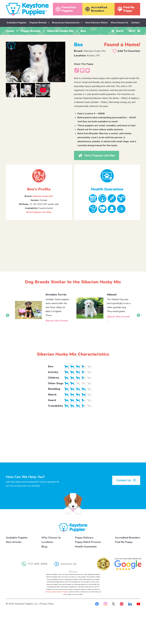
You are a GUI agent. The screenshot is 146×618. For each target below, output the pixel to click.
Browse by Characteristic (66, 22)
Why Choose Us (119, 22)
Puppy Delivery (84, 537)
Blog (44, 546)
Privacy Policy (47, 603)
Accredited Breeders (127, 537)
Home (10, 31)
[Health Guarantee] (107, 175)
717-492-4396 (37, 564)
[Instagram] (105, 603)
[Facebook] (97, 603)
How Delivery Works (96, 22)
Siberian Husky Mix (60, 31)
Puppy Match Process (88, 542)
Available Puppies (16, 22)
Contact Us (124, 480)
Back (119, 31)
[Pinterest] (121, 603)
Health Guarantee (86, 546)
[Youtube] (138, 603)
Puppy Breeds (30, 31)
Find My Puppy (123, 542)
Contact (135, 22)
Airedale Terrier (56, 294)
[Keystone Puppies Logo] (73, 527)
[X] (113, 603)
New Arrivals (13, 542)
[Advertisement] (73, 243)
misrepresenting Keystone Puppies (56, 592)
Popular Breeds (38, 22)
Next (132, 31)
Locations (47, 542)
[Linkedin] (130, 603)
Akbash (112, 294)
